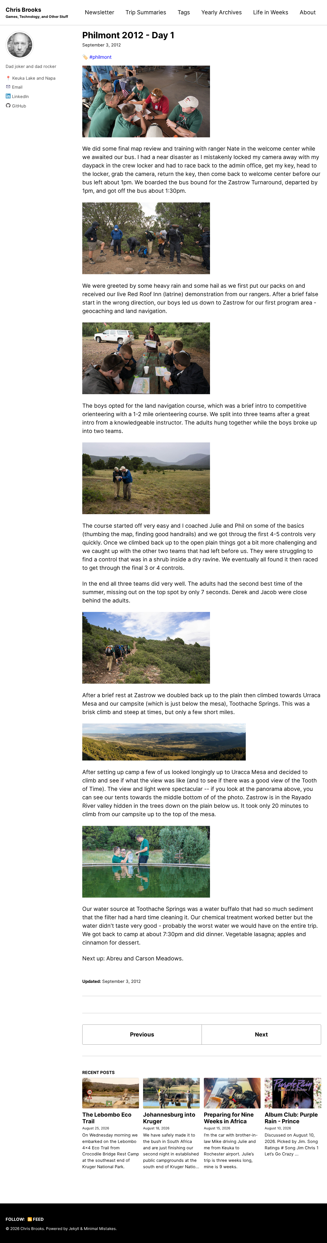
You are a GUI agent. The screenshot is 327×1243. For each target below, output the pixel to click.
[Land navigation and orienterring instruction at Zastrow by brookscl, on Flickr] (146, 358)
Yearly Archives (221, 12)
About (308, 12)
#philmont (100, 57)
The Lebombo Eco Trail (107, 1118)
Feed (38, 1219)
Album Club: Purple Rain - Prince (291, 1118)
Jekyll (74, 1228)
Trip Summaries (145, 12)
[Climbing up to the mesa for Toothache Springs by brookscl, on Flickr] (146, 647)
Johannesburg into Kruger (169, 1118)
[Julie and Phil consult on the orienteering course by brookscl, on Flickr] (146, 478)
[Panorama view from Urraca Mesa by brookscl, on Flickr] (164, 741)
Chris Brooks (37, 12)
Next (261, 1034)
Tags (184, 12)
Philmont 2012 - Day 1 (128, 35)
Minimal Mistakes (100, 1228)
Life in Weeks (270, 12)
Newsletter (99, 12)
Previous (142, 1034)
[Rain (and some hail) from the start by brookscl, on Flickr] (146, 238)
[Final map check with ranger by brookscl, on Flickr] (146, 101)
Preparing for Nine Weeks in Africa (229, 1118)
